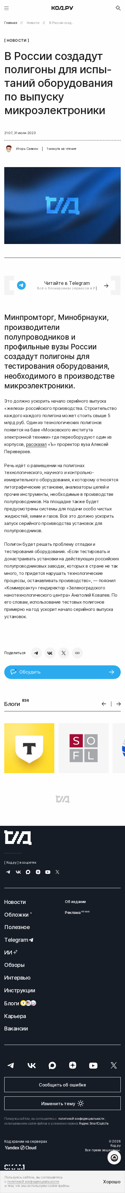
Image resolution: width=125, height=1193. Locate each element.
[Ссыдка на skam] (14, 1167)
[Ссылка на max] (28, 872)
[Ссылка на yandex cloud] (25, 1147)
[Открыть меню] (6, 8)
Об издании (75, 901)
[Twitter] (63, 653)
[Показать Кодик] (114, 1157)
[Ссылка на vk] (18, 872)
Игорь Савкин (27, 149)
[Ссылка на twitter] (57, 872)
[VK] (50, 653)
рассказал (36, 444)
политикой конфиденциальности (81, 1118)
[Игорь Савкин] (8, 148)
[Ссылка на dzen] (38, 872)
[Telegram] (36, 653)
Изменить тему (58, 1103)
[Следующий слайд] (118, 704)
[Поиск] (118, 8)
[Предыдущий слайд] (104, 704)
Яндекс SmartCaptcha (94, 1123)
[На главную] (62, 8)
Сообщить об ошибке (62, 1084)
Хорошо (111, 1181)
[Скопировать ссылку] (77, 653)
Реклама (75, 912)
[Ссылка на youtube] (48, 872)
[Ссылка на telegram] (8, 872)
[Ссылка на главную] (18, 837)
